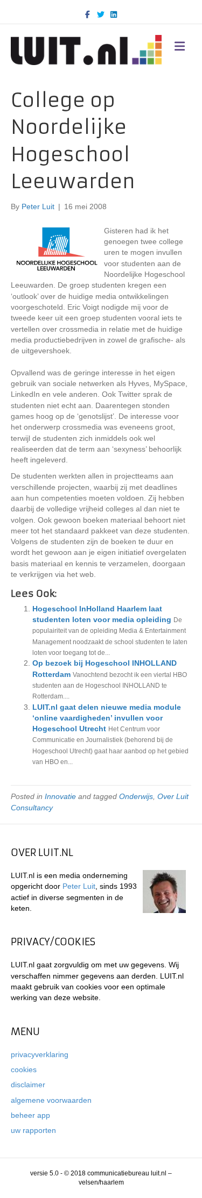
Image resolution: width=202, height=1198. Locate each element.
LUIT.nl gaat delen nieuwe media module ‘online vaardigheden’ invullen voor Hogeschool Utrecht (106, 718)
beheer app (30, 1115)
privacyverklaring (39, 1054)
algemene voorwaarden (51, 1100)
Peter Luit (78, 886)
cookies (24, 1069)
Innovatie (60, 796)
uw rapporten (33, 1130)
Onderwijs (136, 796)
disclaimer (28, 1084)
